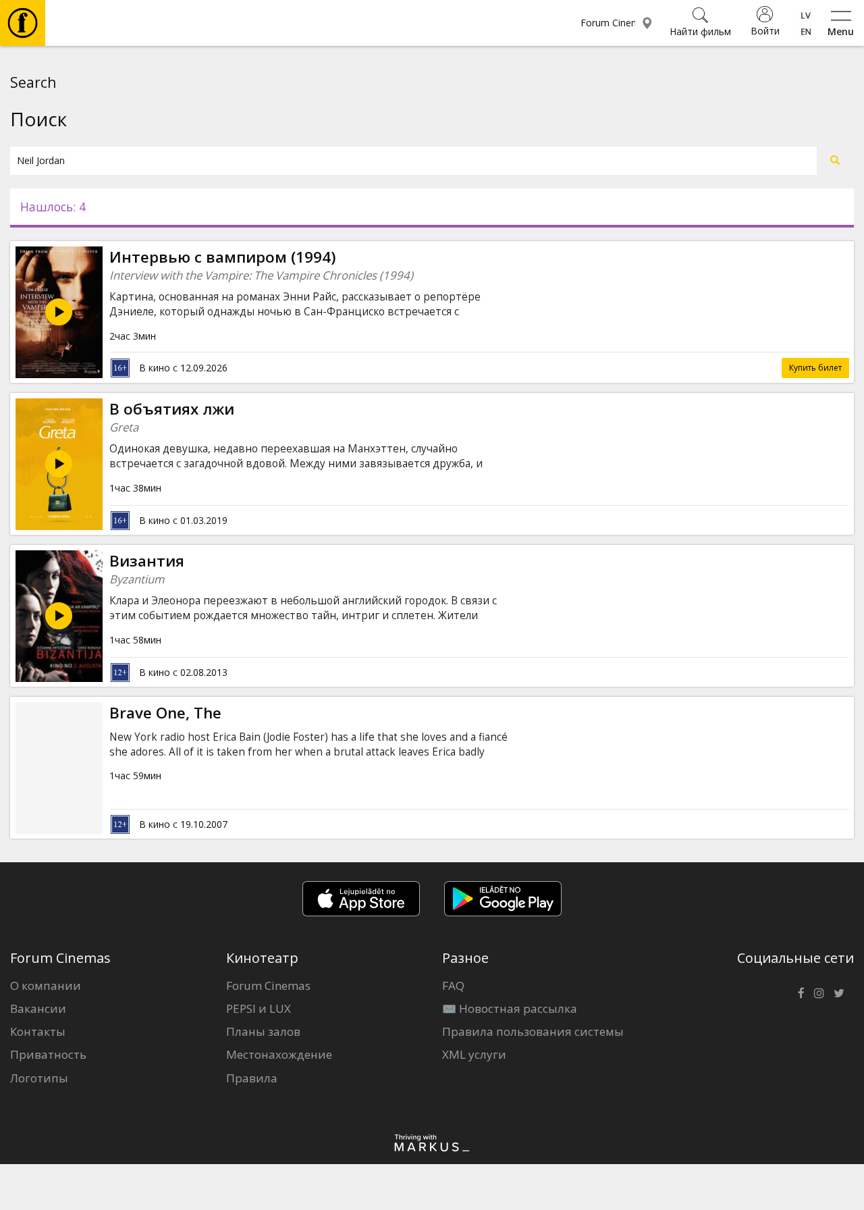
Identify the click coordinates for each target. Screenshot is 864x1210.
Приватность (48, 1054)
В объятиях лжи (171, 408)
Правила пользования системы (533, 1031)
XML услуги (474, 1054)
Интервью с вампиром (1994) (222, 256)
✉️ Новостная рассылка (509, 1008)
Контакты (37, 1031)
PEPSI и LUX (258, 1008)
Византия (146, 560)
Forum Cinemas (268, 985)
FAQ (453, 985)
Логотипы (39, 1078)
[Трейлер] (58, 311)
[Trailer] (58, 463)
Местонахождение (279, 1054)
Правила (251, 1078)
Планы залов (263, 1031)
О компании (45, 985)
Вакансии (38, 1008)
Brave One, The (165, 712)
